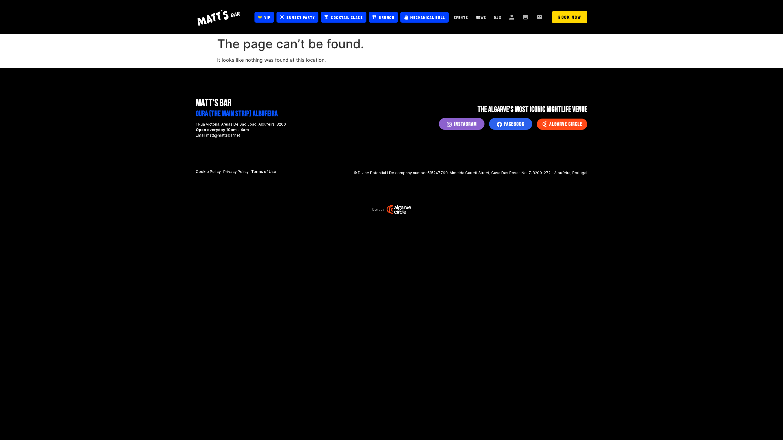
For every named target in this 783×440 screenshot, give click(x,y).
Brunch (386, 17)
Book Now (569, 17)
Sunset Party (300, 17)
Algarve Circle (565, 124)
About (512, 17)
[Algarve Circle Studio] (399, 209)
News (481, 17)
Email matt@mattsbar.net (218, 135)
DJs (498, 17)
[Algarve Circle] (544, 124)
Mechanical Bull (427, 17)
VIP (267, 17)
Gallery (526, 17)
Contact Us (540, 17)
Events (461, 17)
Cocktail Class (347, 17)
